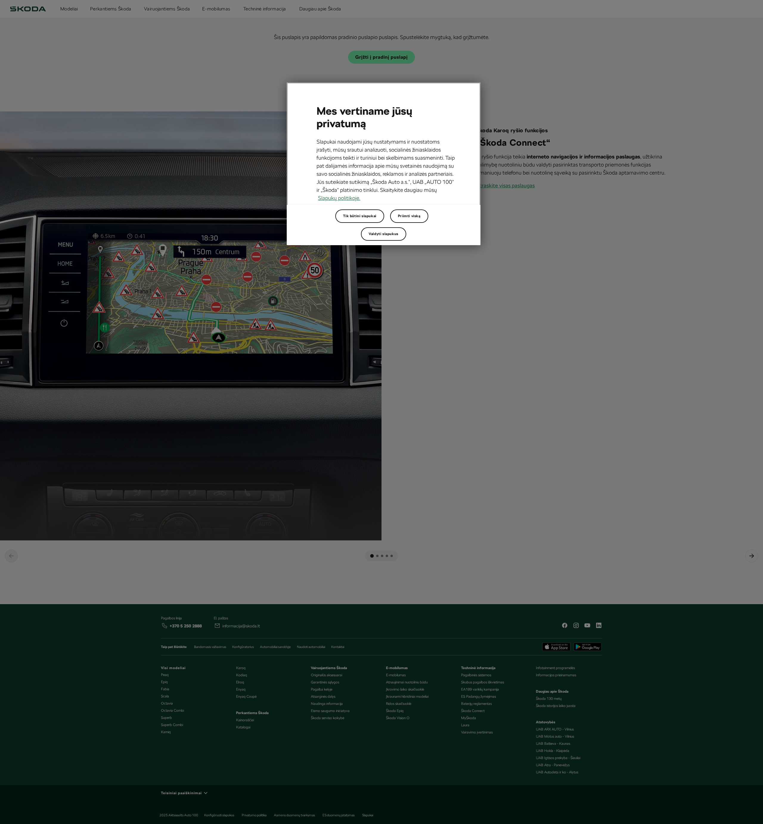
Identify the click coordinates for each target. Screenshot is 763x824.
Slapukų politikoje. (339, 198)
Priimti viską (409, 216)
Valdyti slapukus (383, 234)
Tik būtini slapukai (359, 216)
